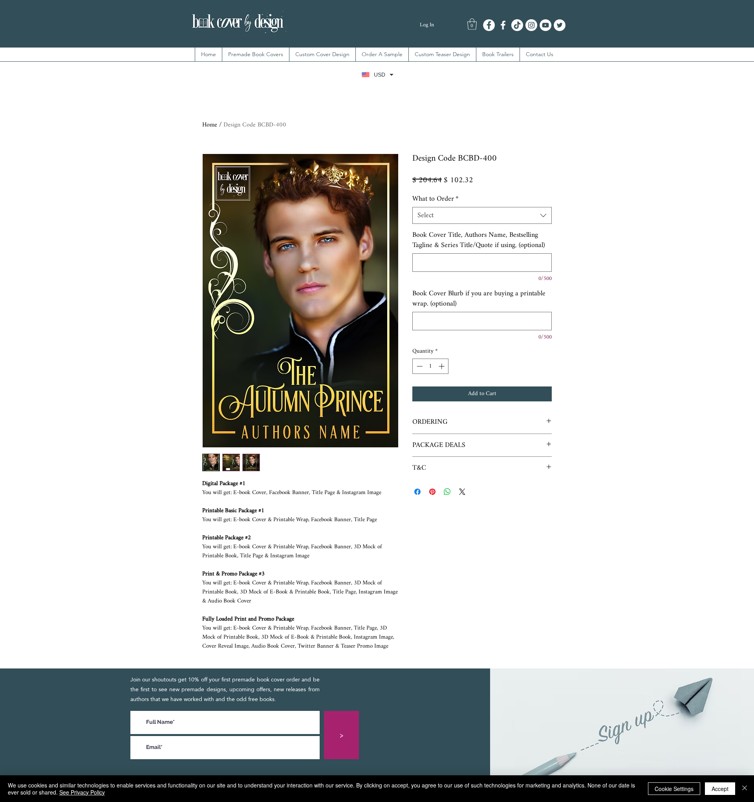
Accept (720, 789)
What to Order (435, 199)
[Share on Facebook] (417, 491)
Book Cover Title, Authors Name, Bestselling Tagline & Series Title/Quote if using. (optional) (478, 240)
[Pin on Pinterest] (432, 491)
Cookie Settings (674, 789)
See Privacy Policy (82, 792)
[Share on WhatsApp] (447, 491)
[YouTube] (545, 25)
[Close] (744, 789)
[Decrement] (419, 366)
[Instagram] (531, 25)
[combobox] (482, 215)
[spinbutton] (430, 366)
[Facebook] (489, 25)
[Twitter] (560, 25)
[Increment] (442, 366)
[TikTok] (517, 25)
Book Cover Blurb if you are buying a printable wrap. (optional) (478, 298)
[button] (472, 24)
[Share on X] (462, 491)
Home (209, 125)
